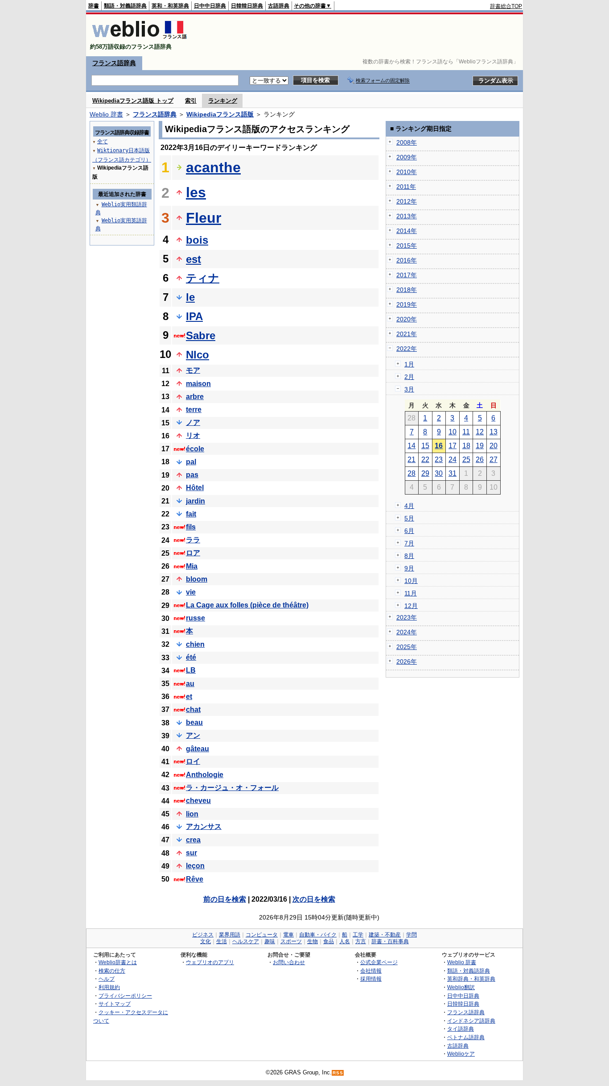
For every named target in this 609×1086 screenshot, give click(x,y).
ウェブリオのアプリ (210, 962)
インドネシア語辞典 (471, 1021)
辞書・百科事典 (390, 941)
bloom (196, 579)
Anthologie (204, 774)
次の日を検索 (313, 899)
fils (191, 527)
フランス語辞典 (114, 63)
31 (453, 473)
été (191, 657)
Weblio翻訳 (461, 987)
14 (411, 445)
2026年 (406, 661)
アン (193, 735)
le (190, 297)
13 (494, 432)
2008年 (406, 142)
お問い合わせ (289, 962)
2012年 (406, 201)
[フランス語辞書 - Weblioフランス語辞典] (139, 39)
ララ (193, 540)
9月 (409, 568)
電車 (288, 934)
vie (191, 592)
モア (193, 370)
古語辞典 (278, 5)
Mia (192, 566)
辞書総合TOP (506, 6)
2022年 (406, 348)
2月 (409, 376)
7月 (409, 543)
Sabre (200, 335)
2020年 (406, 319)
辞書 (93, 5)
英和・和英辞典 (170, 5)
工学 (358, 934)
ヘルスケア (245, 941)
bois (197, 240)
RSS (338, 1072)
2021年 (406, 333)
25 (466, 459)
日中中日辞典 (210, 5)
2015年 (406, 245)
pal (191, 462)
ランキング (222, 100)
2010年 (406, 171)
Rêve (194, 879)
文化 (205, 941)
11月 (410, 593)
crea (193, 840)
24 (453, 459)
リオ (193, 435)
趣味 (269, 941)
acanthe (213, 167)
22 (425, 459)
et (189, 696)
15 (425, 445)
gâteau (197, 749)
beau (194, 722)
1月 (409, 364)
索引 (191, 100)
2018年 (406, 289)
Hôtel (195, 487)
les (196, 192)
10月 (411, 580)
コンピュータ (262, 934)
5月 (409, 518)
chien (195, 644)
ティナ (202, 278)
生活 (221, 941)
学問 (411, 934)
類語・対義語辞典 (125, 5)
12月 (411, 605)
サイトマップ (115, 1004)
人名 (344, 941)
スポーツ (291, 941)
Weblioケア (461, 1054)
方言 (360, 941)
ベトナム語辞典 (466, 1037)
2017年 (406, 275)
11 (466, 432)
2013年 (406, 216)
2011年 (406, 186)
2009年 (406, 157)
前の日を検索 (224, 899)
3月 (409, 389)
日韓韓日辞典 (247, 5)
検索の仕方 (112, 971)
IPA (194, 316)
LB (191, 670)
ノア (193, 422)
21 (411, 459)
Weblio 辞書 (106, 114)
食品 (328, 941)
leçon (195, 866)
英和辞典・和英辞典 (471, 979)
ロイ (193, 761)
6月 (409, 530)
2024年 (406, 632)
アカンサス (204, 826)
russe (195, 618)
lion (192, 814)
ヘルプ (107, 979)
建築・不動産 (385, 934)
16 (439, 445)
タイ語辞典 (460, 1029)
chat (193, 709)
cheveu (198, 800)
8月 (409, 555)
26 (480, 459)
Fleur (203, 218)
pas (192, 475)
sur (191, 853)
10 (453, 432)
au (190, 683)
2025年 (406, 646)
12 (480, 432)
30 (439, 473)
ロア (193, 553)
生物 (312, 941)
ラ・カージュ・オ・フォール (232, 787)
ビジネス (203, 934)
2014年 (406, 230)
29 (425, 473)
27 (494, 459)
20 (494, 445)
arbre (195, 396)
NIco (197, 355)
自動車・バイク (318, 934)
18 (466, 445)
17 (453, 445)
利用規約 (109, 987)
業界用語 (229, 934)
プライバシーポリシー (125, 996)
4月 (409, 505)
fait (191, 514)
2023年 (406, 617)
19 (480, 445)
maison (198, 383)
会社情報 (371, 971)
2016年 (406, 260)
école (195, 449)
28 (411, 473)
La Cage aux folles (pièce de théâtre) (247, 605)
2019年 (406, 304)
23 (439, 459)
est (193, 259)
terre (194, 409)
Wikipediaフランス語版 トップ (132, 100)
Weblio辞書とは (118, 962)
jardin (195, 501)
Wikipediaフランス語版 (220, 114)
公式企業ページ (379, 962)
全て (102, 141)
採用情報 (371, 979)
